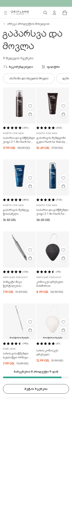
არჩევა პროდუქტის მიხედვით (28, 24)
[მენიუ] (5, 13)
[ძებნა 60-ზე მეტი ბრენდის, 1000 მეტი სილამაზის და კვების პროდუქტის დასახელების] (45, 13)
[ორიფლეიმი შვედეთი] (20, 12)
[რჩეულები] (30, 106)
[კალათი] (65, 13)
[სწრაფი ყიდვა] (30, 114)
